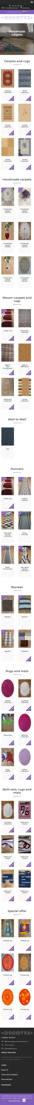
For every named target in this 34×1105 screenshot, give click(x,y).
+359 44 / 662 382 (17, 6)
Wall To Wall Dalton (24, 366)
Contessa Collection (24, 701)
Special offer (17, 911)
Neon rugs (8, 735)
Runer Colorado (24, 533)
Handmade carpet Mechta (8, 210)
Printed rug (7, 941)
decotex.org (25, 8)
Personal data (6, 1079)
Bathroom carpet (24, 823)
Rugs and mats (17, 671)
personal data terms (14, 1101)
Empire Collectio (24, 499)
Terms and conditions (9, 1075)
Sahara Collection (24, 770)
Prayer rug (8, 331)
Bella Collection (24, 91)
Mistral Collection (8, 701)
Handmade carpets (17, 179)
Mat (7, 449)
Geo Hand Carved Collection (8, 534)
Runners (17, 469)
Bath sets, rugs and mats (17, 791)
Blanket (17, 587)
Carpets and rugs (17, 61)
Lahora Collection (24, 400)
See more (17, 44)
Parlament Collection (25, 331)
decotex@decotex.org (11, 8)
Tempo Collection (8, 126)
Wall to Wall (17, 419)
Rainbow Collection (24, 736)
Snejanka (24, 651)
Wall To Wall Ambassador (7, 367)
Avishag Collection (8, 91)
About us (4, 1070)
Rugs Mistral (7, 770)
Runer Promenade (7, 568)
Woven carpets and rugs (17, 299)
